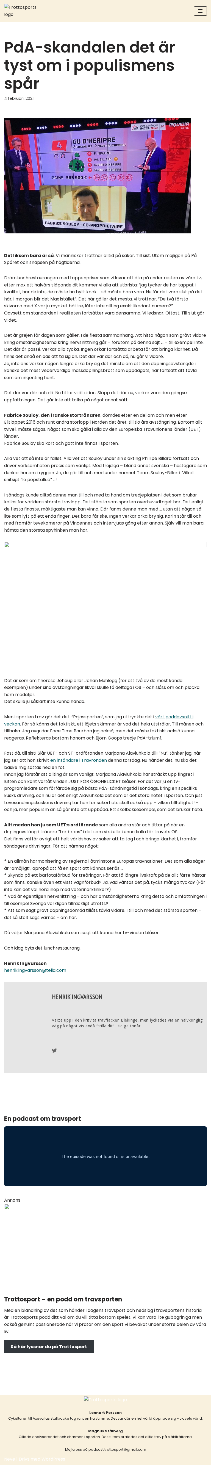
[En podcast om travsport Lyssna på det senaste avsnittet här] (20, 11)
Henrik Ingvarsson (77, 996)
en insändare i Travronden (78, 760)
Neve (9, 1459)
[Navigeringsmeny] (200, 11)
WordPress (53, 1459)
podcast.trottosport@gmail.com (117, 1449)
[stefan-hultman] (86, 1208)
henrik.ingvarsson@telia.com (35, 970)
